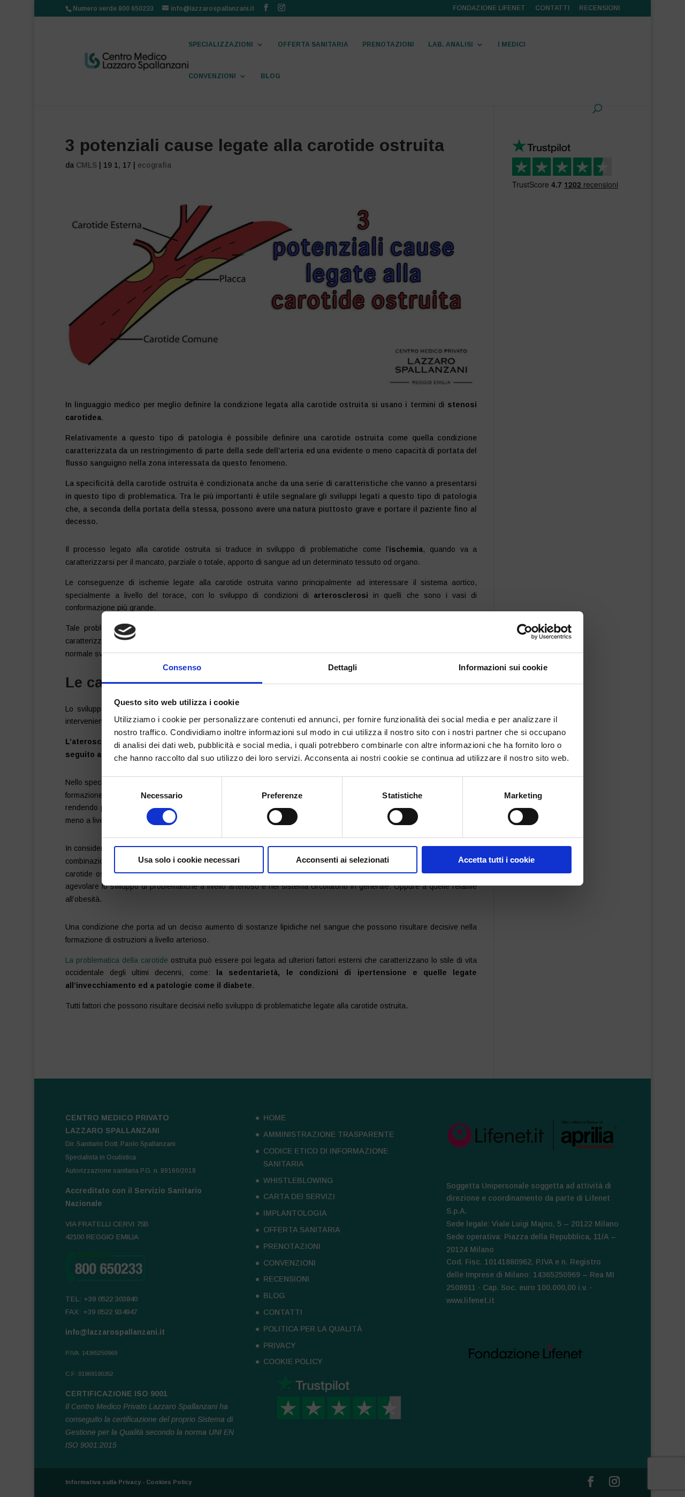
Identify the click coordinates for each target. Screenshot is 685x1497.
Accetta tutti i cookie (496, 859)
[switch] (282, 816)
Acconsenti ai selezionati (342, 859)
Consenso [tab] (182, 667)
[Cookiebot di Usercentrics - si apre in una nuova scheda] (525, 632)
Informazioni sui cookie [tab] (503, 667)
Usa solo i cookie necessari (189, 859)
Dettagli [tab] (342, 667)
